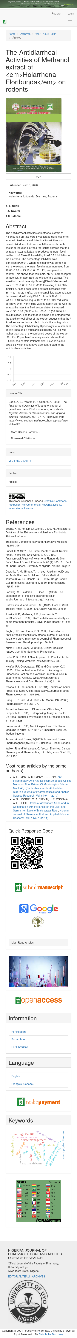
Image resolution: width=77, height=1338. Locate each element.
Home (12, 34)
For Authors (18, 1039)
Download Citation (22, 438)
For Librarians (19, 1047)
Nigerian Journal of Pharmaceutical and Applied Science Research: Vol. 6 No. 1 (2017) (41, 793)
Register (56, 13)
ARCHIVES (38, 1276)
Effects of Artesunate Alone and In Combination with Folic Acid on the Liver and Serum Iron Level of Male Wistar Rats (41, 806)
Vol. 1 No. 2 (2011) (46, 34)
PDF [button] (38, 176)
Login (70, 13)
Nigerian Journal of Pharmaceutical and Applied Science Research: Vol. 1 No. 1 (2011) (41, 814)
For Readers (18, 1031)
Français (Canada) (22, 1084)
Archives (25, 34)
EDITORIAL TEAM (19, 1276)
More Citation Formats (24, 432)
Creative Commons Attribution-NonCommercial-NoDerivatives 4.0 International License (38, 504)
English (15, 1076)
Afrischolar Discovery (51, 1334)
